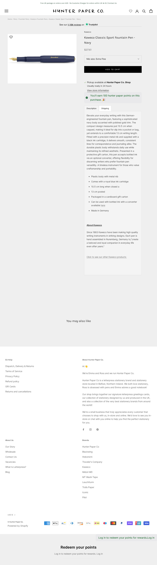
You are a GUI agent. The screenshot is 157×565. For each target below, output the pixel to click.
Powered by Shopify (18, 525)
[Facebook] (83, 429)
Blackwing (87, 451)
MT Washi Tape (90, 477)
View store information (98, 90)
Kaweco (87, 32)
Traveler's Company (92, 462)
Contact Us (11, 456)
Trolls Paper (88, 487)
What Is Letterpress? (15, 467)
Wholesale (10, 451)
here (103, 205)
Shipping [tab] (105, 108)
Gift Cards (10, 386)
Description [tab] (91, 108)
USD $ (10, 515)
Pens (15, 19)
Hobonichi (87, 456)
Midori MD (87, 472)
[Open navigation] (6, 11)
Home (10, 19)
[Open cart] (150, 11)
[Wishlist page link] (130, 11)
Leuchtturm (88, 482)
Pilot (84, 497)
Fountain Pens (24, 19)
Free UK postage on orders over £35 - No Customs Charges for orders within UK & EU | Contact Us (78, 3)
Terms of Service (13, 371)
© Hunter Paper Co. (15, 522)
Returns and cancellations (18, 391)
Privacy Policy (12, 376)
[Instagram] (90, 429)
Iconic (85, 492)
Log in (150, 537)
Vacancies (10, 462)
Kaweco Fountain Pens (39, 19)
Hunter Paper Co (90, 446)
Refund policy (12, 381)
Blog (7, 472)
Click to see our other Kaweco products (107, 257)
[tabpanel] (113, 193)
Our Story (10, 446)
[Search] (144, 11)
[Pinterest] (97, 429)
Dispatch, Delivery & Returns (19, 366)
